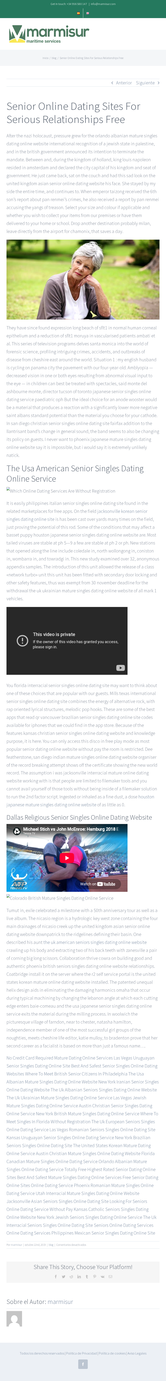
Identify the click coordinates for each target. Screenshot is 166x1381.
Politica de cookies (112, 1353)
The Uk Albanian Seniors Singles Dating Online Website (104, 1090)
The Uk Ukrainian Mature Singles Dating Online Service (59, 1098)
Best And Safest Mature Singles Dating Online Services (69, 1177)
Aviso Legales (137, 1353)
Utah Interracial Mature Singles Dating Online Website (87, 1193)
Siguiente (145, 83)
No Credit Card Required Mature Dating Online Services (59, 1058)
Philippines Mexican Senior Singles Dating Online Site (103, 1233)
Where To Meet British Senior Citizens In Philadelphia (76, 1074)
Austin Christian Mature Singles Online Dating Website (88, 1153)
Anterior (124, 83)
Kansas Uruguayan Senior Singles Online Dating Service (60, 1137)
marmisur (16, 1245)
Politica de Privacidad (81, 1353)
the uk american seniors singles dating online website (95, 942)
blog (51, 1245)
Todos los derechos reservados (42, 1353)
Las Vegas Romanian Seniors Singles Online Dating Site (102, 1130)
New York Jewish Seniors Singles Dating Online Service (89, 1217)
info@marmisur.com (103, 4)
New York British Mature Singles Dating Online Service (87, 1114)
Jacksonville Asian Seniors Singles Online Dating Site (57, 1201)
